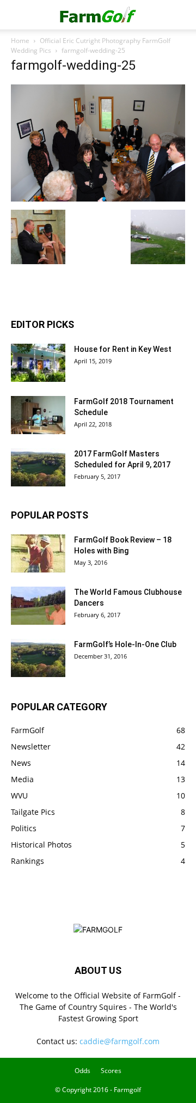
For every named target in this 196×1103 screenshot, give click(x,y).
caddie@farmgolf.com (119, 1041)
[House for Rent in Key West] (38, 363)
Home (20, 40)
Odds (82, 1070)
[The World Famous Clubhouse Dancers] (38, 606)
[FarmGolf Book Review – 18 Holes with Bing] (38, 553)
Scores (111, 1070)
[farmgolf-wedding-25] (98, 198)
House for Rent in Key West (122, 349)
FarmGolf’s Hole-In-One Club (125, 644)
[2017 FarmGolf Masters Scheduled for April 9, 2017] (38, 467)
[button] (18, 14)
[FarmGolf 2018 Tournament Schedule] (38, 415)
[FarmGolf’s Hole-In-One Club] (38, 658)
